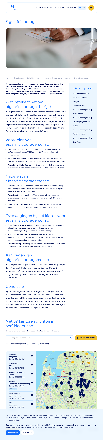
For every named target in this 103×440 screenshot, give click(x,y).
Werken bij (71, 7)
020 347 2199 (19, 368)
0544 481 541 (19, 386)
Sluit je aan (59, 7)
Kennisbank (19, 78)
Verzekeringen (43, 78)
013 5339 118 (19, 398)
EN (84, 8)
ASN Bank (32, 344)
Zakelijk (30, 78)
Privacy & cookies (13, 427)
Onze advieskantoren (44, 7)
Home (8, 78)
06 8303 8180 (20, 377)
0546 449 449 (20, 359)
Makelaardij (44, 344)
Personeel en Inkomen (61, 78)
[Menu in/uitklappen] (91, 8)
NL (80, 8)
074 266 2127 (19, 407)
